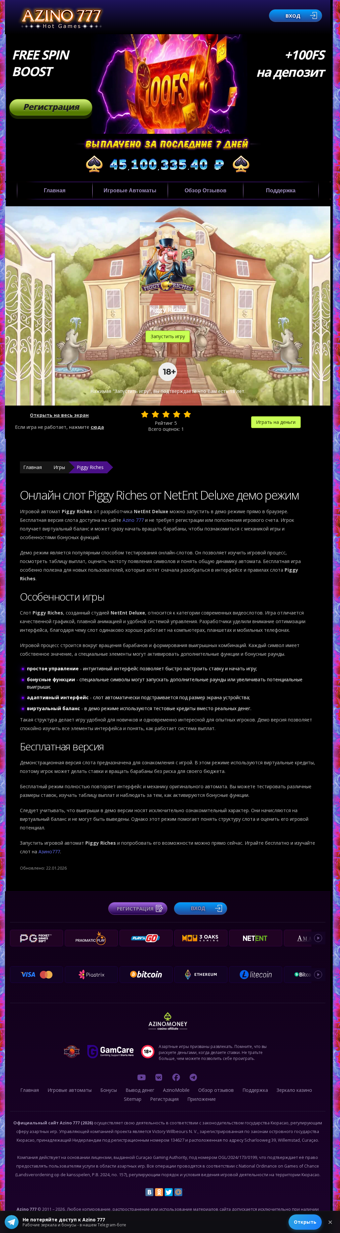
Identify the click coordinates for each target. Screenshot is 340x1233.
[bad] (144, 414)
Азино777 (49, 851)
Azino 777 (134, 520)
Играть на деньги (276, 422)
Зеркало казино (294, 1090)
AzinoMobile (176, 1090)
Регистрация (51, 106)
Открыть (305, 1222)
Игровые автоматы (130, 190)
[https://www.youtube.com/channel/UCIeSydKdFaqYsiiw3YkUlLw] (141, 1077)
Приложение (201, 1099)
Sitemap (132, 1099)
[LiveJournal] (188, 1192)
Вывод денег (140, 1090)
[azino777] (158, 1077)
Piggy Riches (90, 467)
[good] (176, 414)
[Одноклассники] (159, 1192)
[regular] (166, 414)
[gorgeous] (187, 414)
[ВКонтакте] (149, 1192)
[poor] (155, 414)
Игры (59, 467)
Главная (54, 190)
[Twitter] (169, 1192)
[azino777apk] (193, 1077)
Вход (293, 15)
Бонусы (108, 1090)
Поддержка (281, 190)
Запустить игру (168, 336)
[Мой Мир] (178, 1192)
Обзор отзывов (205, 190)
